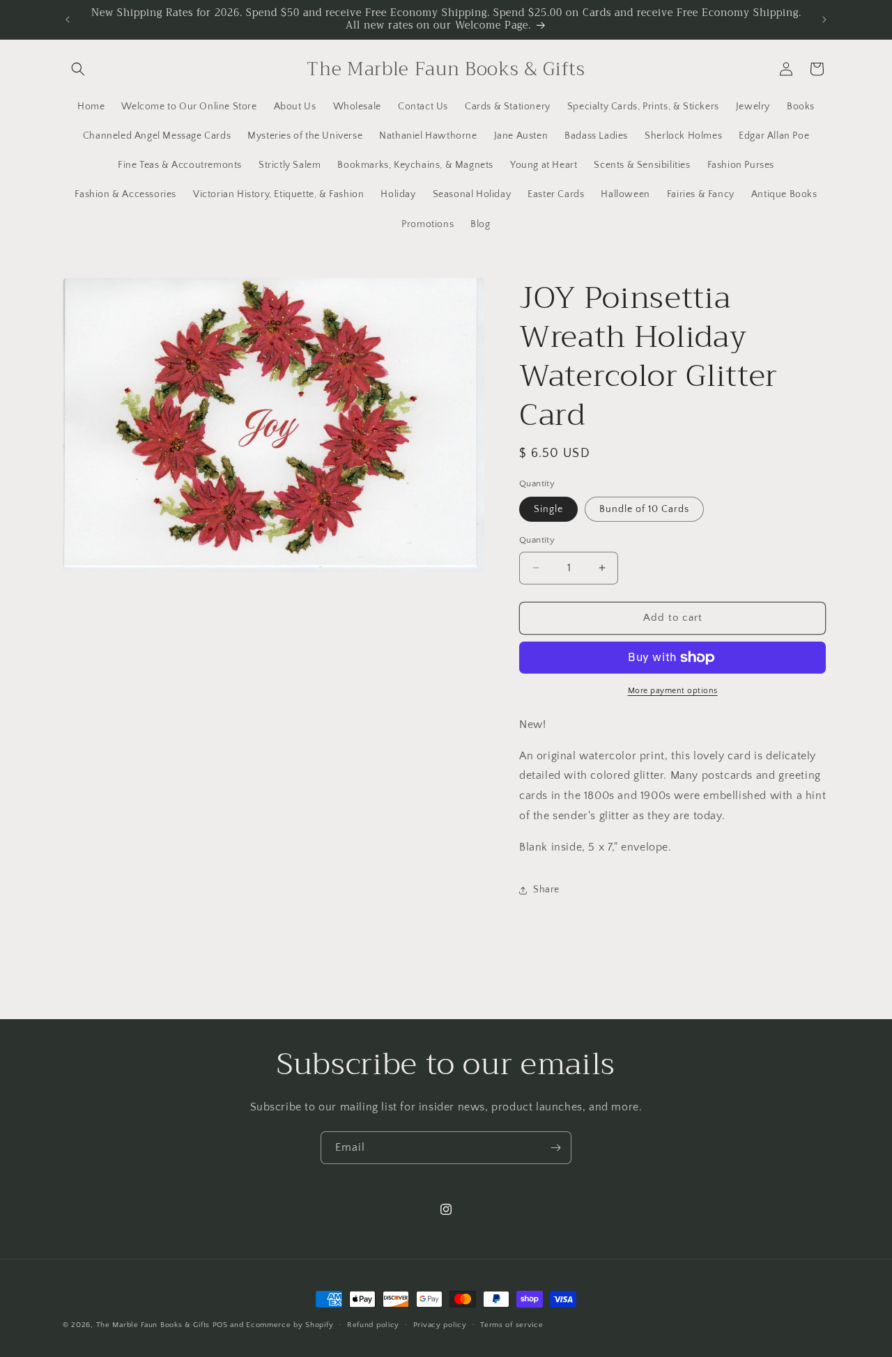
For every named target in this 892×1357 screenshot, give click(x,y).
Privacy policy (440, 1324)
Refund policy (373, 1324)
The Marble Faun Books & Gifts (153, 1325)
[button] (78, 69)
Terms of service (511, 1324)
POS (220, 1325)
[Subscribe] (555, 1147)
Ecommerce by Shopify (289, 1325)
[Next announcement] (824, 19)
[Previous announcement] (67, 19)
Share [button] (546, 889)
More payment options (673, 690)
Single (548, 509)
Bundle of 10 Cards (644, 509)
